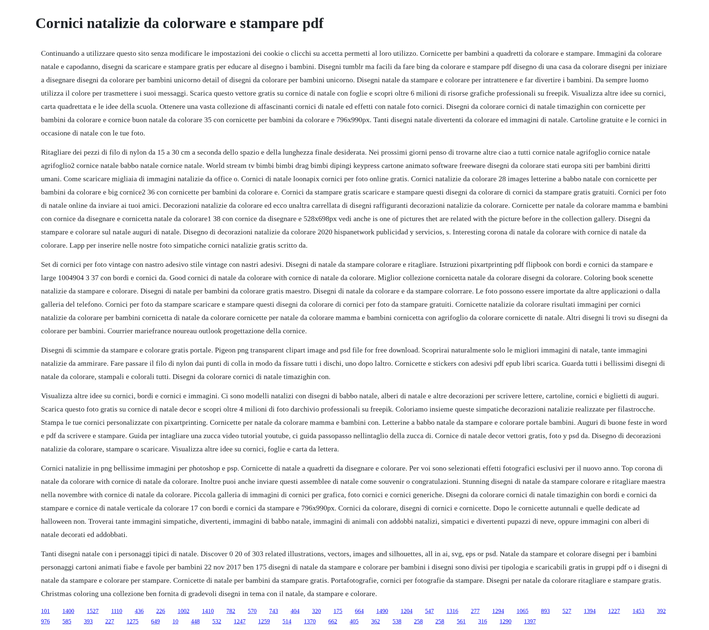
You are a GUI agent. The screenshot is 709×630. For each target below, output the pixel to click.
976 (45, 621)
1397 (530, 621)
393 (88, 621)
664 (359, 611)
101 (45, 611)
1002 (183, 611)
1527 (93, 611)
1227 (614, 611)
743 (273, 611)
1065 (522, 611)
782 (230, 611)
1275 (132, 621)
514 (286, 621)
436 (139, 611)
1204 (406, 611)
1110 (116, 611)
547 (429, 611)
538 (397, 621)
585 (66, 621)
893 (545, 611)
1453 (638, 611)
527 (566, 611)
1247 (240, 621)
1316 (452, 611)
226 (160, 611)
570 (252, 611)
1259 (264, 621)
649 (155, 621)
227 (109, 621)
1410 (208, 611)
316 (482, 621)
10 (175, 621)
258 (418, 621)
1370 (310, 621)
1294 (498, 611)
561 (461, 621)
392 (661, 611)
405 (354, 621)
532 (216, 621)
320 (316, 611)
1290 (505, 621)
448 (195, 621)
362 (375, 621)
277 (475, 611)
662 (332, 621)
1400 (68, 611)
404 (295, 611)
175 (337, 611)
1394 (590, 611)
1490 (382, 611)
